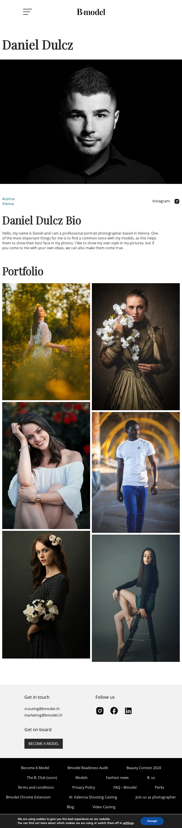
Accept (152, 821)
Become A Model (35, 767)
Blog (70, 806)
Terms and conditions (36, 787)
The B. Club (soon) (42, 777)
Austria (8, 198)
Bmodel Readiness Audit (87, 767)
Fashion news (117, 777)
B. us (151, 777)
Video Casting (104, 806)
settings (128, 823)
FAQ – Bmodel (124, 787)
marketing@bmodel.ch (43, 715)
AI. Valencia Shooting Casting (93, 797)
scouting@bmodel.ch (42, 708)
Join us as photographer (156, 797)
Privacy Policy (83, 787)
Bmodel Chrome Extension (28, 797)
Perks (159, 787)
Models (81, 777)
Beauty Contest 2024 (144, 767)
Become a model (43, 743)
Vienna (8, 203)
